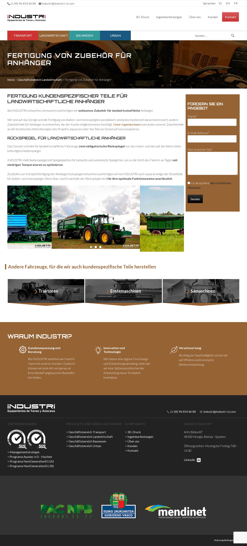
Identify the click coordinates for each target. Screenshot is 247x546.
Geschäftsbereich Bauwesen (87, 441)
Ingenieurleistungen (169, 17)
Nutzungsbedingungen (226, 540)
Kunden (213, 17)
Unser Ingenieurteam (127, 124)
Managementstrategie (24, 452)
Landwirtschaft (53, 35)
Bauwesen (84, 35)
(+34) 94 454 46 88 (183, 411)
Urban (115, 35)
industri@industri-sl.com (219, 411)
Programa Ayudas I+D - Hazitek (31, 456)
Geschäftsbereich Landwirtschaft (40, 79)
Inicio (11, 79)
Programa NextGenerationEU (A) (32, 461)
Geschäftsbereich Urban (85, 446)
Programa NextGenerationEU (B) (32, 466)
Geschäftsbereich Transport (87, 432)
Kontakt (230, 17)
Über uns (195, 17)
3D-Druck (142, 17)
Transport (23, 35)
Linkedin (190, 460)
